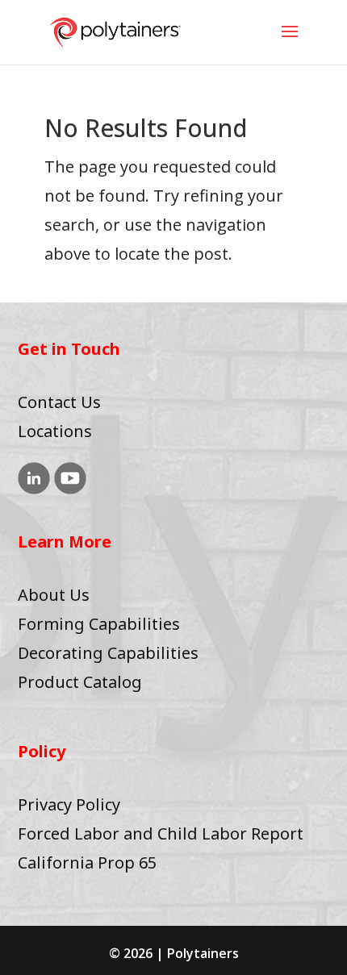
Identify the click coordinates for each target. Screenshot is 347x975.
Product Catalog (80, 682)
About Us (54, 595)
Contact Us (59, 402)
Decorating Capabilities (108, 653)
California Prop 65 (87, 862)
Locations (55, 431)
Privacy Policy (69, 804)
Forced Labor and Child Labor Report (160, 833)
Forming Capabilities (99, 624)
